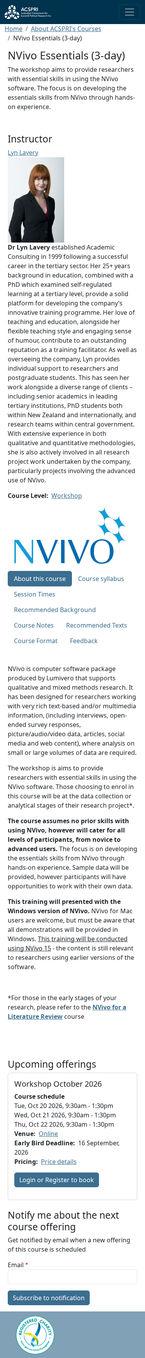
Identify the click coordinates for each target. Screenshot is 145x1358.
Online (48, 1133)
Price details (59, 1161)
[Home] (31, 12)
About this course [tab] (40, 578)
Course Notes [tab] (34, 625)
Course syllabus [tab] (101, 578)
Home (13, 28)
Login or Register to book (56, 1180)
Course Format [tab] (36, 641)
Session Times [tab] (34, 594)
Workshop (66, 495)
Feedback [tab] (84, 641)
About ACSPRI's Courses (66, 28)
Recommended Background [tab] (55, 609)
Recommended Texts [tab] (96, 625)
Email (16, 1265)
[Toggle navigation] (129, 12)
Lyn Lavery (23, 152)
